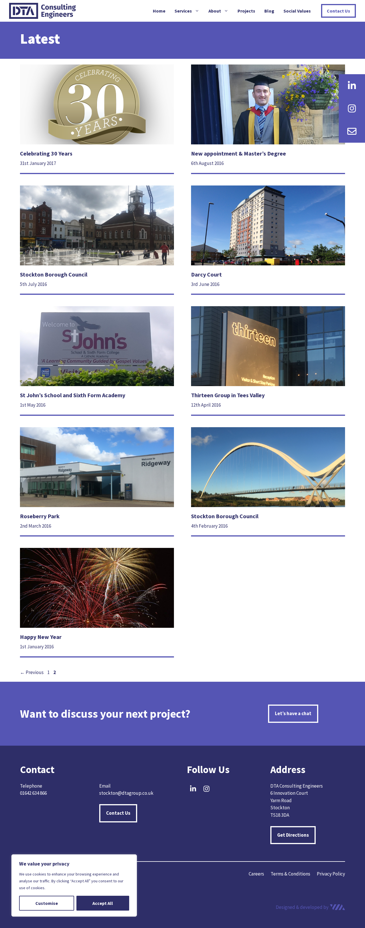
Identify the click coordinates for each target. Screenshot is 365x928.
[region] (74, 885)
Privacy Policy (331, 874)
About (214, 11)
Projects (246, 11)
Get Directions (293, 835)
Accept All (102, 903)
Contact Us (338, 11)
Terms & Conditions (290, 874)
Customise (46, 903)
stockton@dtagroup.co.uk (126, 793)
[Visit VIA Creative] (310, 907)
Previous (32, 672)
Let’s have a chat (293, 713)
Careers (256, 874)
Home (159, 11)
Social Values (297, 11)
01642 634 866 (33, 793)
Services (183, 11)
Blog (269, 11)
